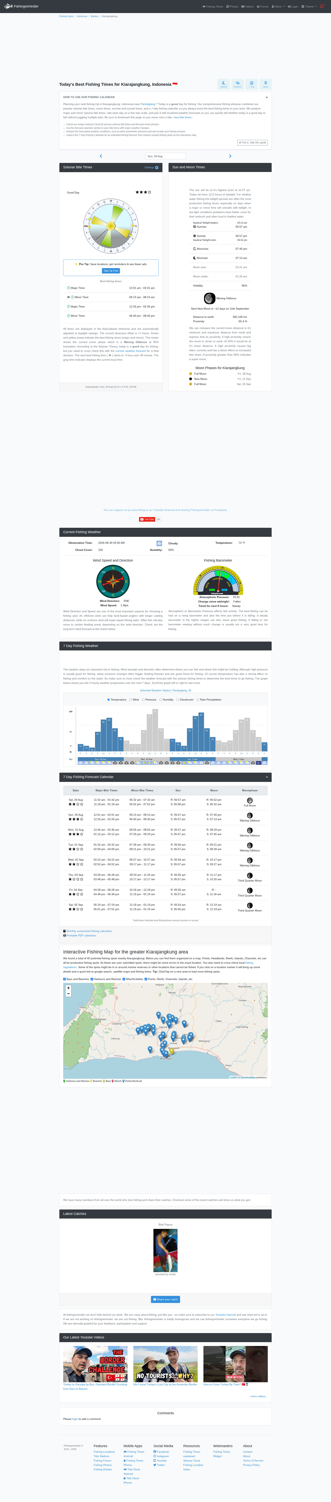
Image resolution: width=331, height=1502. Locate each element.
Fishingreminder (26, 6)
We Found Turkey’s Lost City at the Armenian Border (165, 1384)
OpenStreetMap (247, 1077)
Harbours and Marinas (107, 979)
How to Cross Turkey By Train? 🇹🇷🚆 (226, 1384)
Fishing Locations (104, 1451)
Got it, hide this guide (254, 142)
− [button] (68, 993)
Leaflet (233, 1077)
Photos (233, 6)
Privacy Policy (251, 1464)
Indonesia (82, 16)
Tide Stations (101, 1456)
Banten (94, 16)
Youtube (161, 1460)
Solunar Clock (191, 1460)
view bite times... (184, 117)
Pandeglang (148, 104)
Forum (264, 6)
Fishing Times (214, 6)
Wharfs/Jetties (134, 979)
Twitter (160, 1464)
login (75, 1418)
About (246, 1456)
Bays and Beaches (77, 979)
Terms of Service (253, 1460)
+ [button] (68, 988)
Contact (247, 1451)
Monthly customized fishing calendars (89, 931)
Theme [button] (309, 6)
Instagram (162, 1456)
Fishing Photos (103, 1464)
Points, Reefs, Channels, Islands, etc (170, 979)
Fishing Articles (103, 1469)
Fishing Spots (66, 16)
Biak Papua (165, 1224)
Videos (249, 6)
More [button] (278, 6)
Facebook (162, 1451)
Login (294, 6)
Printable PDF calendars (81, 935)
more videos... (259, 1396)
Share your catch (167, 1299)
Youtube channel (225, 1314)
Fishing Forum (102, 1460)
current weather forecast (131, 350)
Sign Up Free (111, 270)
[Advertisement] (165, 47)
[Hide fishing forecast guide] (267, 98)
